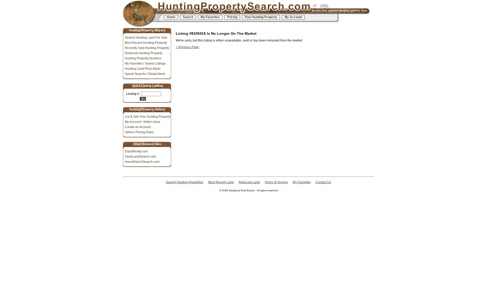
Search (188, 17)
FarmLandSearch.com (140, 156)
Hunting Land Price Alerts (142, 69)
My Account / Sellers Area (142, 122)
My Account (293, 17)
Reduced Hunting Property (143, 53)
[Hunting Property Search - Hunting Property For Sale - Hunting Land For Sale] (143, 14)
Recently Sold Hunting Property (147, 48)
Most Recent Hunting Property (146, 43)
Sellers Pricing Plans (139, 132)
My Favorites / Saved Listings (145, 63)
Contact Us (323, 182)
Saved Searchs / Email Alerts (145, 74)
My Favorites (210, 17)
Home (171, 17)
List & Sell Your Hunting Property (148, 116)
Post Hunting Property (261, 17)
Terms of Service (276, 182)
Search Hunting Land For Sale (146, 37)
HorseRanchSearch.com (142, 162)
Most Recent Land (221, 182)
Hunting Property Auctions (143, 58)
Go (143, 98)
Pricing (232, 17)
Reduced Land (249, 182)
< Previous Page (187, 47)
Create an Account (138, 127)
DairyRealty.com (136, 151)
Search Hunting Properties (184, 182)
